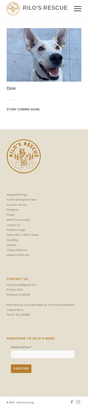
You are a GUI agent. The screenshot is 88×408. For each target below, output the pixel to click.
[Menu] (75, 8)
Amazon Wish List (18, 255)
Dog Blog (12, 240)
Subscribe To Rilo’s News (23, 235)
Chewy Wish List (17, 250)
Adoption (12, 210)
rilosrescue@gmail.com (22, 285)
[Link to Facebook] (72, 402)
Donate (11, 245)
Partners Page (16, 230)
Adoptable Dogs (17, 194)
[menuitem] (75, 8)
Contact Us (14, 225)
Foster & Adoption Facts (22, 199)
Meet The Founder (18, 220)
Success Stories (17, 205)
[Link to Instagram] (78, 402)
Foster (11, 215)
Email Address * (21, 347)
